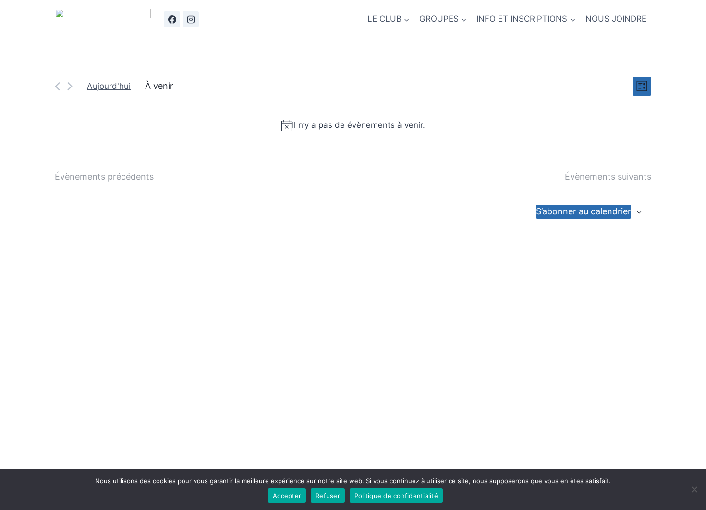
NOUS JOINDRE (615, 19)
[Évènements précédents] (57, 86)
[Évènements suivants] (70, 86)
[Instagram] (191, 19)
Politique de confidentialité (396, 495)
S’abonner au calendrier (583, 211)
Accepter (287, 495)
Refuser (328, 495)
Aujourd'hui (109, 86)
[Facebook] (172, 19)
